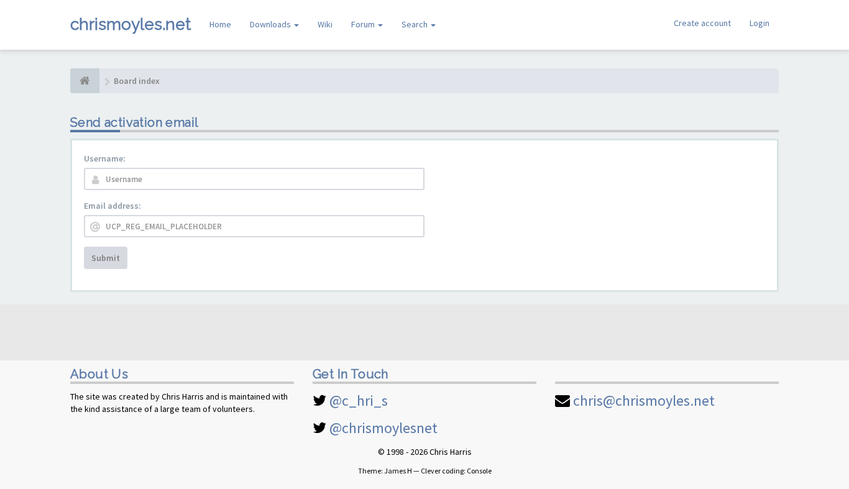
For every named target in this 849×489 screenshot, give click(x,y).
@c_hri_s (358, 400)
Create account (702, 23)
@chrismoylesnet (383, 427)
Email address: (112, 205)
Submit (105, 257)
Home (220, 24)
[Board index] (84, 80)
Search (415, 24)
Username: (105, 158)
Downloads (271, 24)
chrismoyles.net (130, 24)
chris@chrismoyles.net (644, 400)
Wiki (325, 24)
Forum (364, 24)
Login (759, 23)
